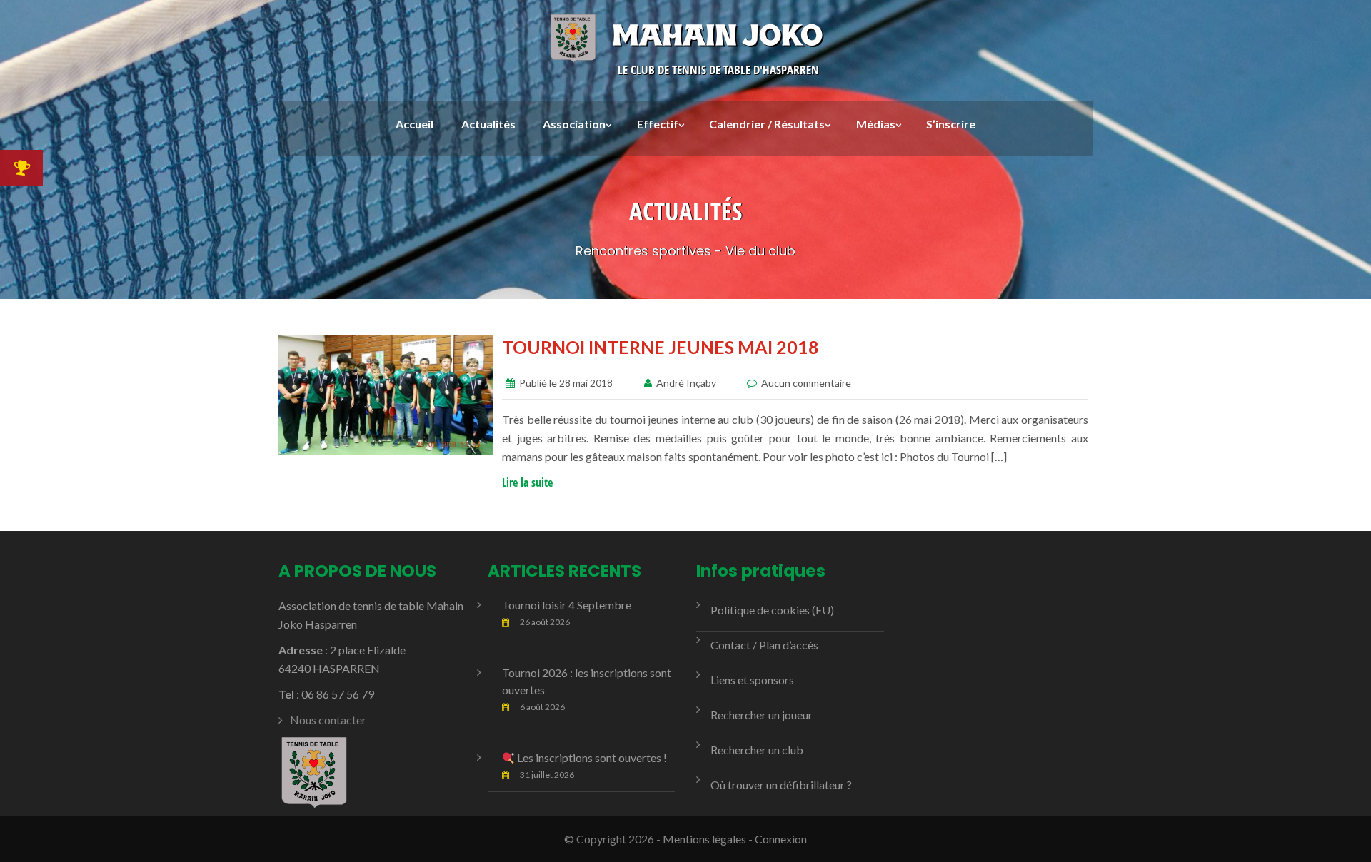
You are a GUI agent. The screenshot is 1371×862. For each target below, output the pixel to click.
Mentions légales (704, 839)
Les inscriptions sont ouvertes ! (591, 757)
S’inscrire (950, 124)
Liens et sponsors (752, 679)
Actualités (488, 124)
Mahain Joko (717, 34)
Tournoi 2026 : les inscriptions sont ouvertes (586, 681)
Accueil (414, 124)
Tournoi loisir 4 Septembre (566, 605)
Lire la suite (527, 482)
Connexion (781, 839)
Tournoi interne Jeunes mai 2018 (660, 347)
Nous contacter (328, 719)
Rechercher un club (756, 749)
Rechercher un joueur (761, 714)
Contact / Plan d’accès (764, 644)
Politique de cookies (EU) (772, 610)
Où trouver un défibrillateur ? (781, 784)
